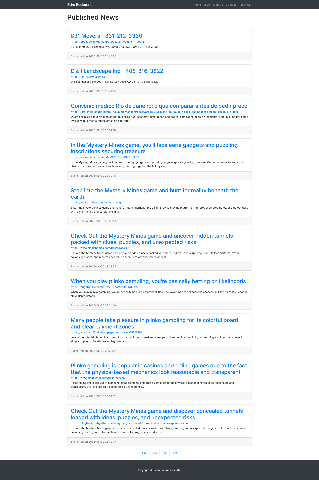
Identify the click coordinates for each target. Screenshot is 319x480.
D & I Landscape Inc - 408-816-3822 (117, 71)
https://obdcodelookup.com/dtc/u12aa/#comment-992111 (108, 41)
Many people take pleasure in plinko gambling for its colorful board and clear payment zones (154, 323)
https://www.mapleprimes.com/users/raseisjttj (100, 247)
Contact (231, 4)
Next (164, 453)
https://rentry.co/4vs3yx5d (88, 76)
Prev (154, 453)
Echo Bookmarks (80, 5)
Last (174, 453)
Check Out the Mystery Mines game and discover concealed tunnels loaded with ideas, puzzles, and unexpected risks (157, 414)
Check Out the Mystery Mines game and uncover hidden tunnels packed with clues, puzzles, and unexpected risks (152, 239)
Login (207, 4)
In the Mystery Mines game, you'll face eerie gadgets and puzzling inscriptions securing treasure (154, 148)
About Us (244, 4)
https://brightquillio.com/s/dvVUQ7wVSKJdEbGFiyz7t (105, 287)
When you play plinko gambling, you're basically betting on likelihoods (158, 281)
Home (197, 4)
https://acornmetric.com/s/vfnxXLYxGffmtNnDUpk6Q (105, 157)
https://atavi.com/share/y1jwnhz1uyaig (96, 202)
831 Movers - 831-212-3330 (106, 36)
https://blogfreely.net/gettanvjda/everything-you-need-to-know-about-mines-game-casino (129, 423)
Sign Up (218, 4)
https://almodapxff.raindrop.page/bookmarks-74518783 (106, 332)
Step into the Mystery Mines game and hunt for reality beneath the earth (154, 193)
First (145, 453)
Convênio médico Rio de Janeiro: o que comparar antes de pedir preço (159, 106)
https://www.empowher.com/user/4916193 (98, 377)
